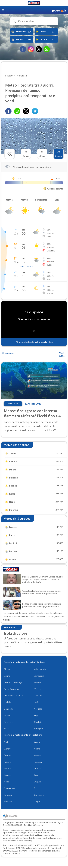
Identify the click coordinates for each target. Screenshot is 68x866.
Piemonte (8, 669)
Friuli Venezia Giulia (13, 695)
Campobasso (10, 788)
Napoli (7, 781)
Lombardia (39, 675)
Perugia (7, 775)
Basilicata (8, 722)
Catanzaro (39, 794)
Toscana (38, 695)
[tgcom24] (34, 3)
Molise (7, 715)
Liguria (7, 675)
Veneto (37, 682)
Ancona (7, 768)
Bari (36, 788)
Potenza (8, 794)
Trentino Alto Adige (13, 682)
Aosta (37, 742)
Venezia (37, 755)
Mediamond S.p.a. (27, 845)
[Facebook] (23, 49)
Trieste (7, 762)
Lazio (36, 702)
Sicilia (6, 728)
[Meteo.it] (59, 10)
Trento (7, 755)
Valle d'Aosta (40, 669)
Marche (37, 689)
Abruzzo (38, 708)
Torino (7, 742)
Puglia (37, 715)
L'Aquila (37, 781)
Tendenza (13, 403)
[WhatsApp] (46, 49)
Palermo (8, 801)
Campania (8, 708)
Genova (8, 748)
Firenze (37, 768)
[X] (39, 49)
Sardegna (38, 728)
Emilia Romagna (11, 689)
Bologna (38, 762)
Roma (37, 775)
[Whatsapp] (17, 111)
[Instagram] (31, 49)
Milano (37, 748)
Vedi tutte (62, 354)
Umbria (7, 702)
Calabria (38, 722)
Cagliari (37, 801)
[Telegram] (35, 111)
